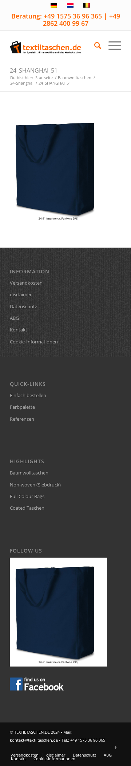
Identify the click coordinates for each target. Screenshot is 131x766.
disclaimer (21, 294)
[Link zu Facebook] (115, 747)
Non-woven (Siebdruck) (35, 484)
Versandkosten (26, 283)
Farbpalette (22, 407)
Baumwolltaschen (29, 472)
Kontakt (18, 329)
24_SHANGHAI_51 (33, 70)
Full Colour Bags (27, 496)
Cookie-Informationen (34, 341)
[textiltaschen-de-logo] (54, 45)
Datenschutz (23, 306)
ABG (14, 318)
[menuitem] (94, 45)
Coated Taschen (27, 508)
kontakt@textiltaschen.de (34, 740)
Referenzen (22, 419)
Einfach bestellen (28, 395)
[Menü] (111, 45)
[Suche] (94, 45)
